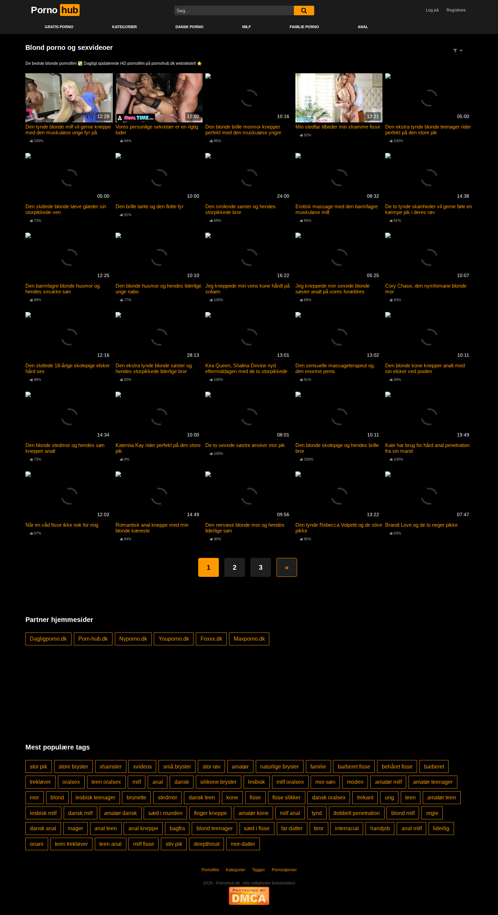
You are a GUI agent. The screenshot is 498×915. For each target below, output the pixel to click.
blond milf (403, 813)
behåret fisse (397, 767)
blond (57, 797)
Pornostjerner (284, 870)
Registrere (456, 10)
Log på (432, 10)
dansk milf (80, 813)
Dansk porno (189, 27)
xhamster (111, 767)
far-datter (292, 828)
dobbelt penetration (356, 813)
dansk (181, 782)
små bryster (177, 767)
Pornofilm (210, 870)
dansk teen (202, 797)
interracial (347, 828)
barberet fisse (354, 767)
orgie (432, 813)
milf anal (290, 813)
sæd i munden (165, 813)
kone (232, 797)
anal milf (411, 828)
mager (75, 828)
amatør (240, 767)
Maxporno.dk (249, 639)
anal (157, 782)
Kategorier (124, 27)
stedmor (167, 797)
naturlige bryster (279, 767)
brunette (136, 797)
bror (319, 828)
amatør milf (388, 782)
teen (410, 797)
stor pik (38, 767)
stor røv (212, 767)
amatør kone (253, 813)
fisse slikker (286, 797)
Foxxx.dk (211, 639)
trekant (365, 797)
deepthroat (207, 844)
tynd (317, 813)
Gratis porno (59, 27)
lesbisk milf (43, 813)
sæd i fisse (257, 828)
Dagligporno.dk (48, 639)
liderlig (441, 828)
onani (36, 844)
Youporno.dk (174, 639)
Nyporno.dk (133, 639)
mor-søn (325, 782)
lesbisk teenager (95, 797)
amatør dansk (120, 813)
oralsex (71, 782)
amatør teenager (433, 782)
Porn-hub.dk (93, 639)
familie (318, 767)
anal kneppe (143, 828)
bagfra (177, 828)
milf (136, 782)
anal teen (106, 828)
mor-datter (243, 844)
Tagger (258, 870)
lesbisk (256, 782)
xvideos (142, 767)
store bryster (73, 767)
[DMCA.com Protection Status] (249, 895)
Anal (363, 27)
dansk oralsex (329, 797)
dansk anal (43, 828)
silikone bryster (218, 782)
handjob (380, 828)
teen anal (110, 844)
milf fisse (143, 844)
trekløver (40, 782)
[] (304, 10)
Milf (246, 27)
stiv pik (174, 844)
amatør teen (441, 797)
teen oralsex (106, 782)
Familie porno (304, 27)
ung (389, 797)
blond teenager (214, 828)
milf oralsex (290, 782)
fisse (255, 797)
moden (355, 782)
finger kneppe (210, 813)
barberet (434, 767)
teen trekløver (71, 844)
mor (34, 797)
